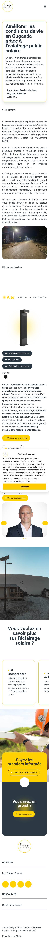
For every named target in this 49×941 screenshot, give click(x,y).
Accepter (24, 486)
